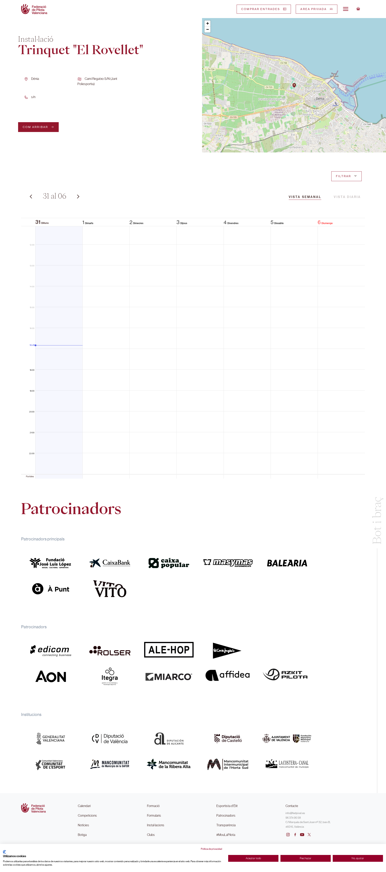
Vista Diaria (347, 197)
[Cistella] (358, 9)
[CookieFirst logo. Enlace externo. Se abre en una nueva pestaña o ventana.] (4, 852)
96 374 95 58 (293, 817)
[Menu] (345, 9)
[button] (294, 85)
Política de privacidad (211, 849)
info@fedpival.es (295, 813)
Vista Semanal (305, 197)
